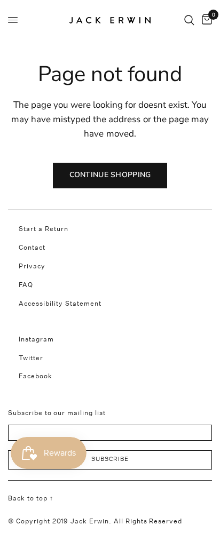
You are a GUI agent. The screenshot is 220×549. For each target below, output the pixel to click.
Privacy (32, 265)
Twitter (31, 357)
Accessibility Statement (60, 303)
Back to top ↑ (30, 498)
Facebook (35, 375)
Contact (32, 247)
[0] (205, 20)
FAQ (26, 284)
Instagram (36, 339)
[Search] (189, 20)
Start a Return (43, 228)
